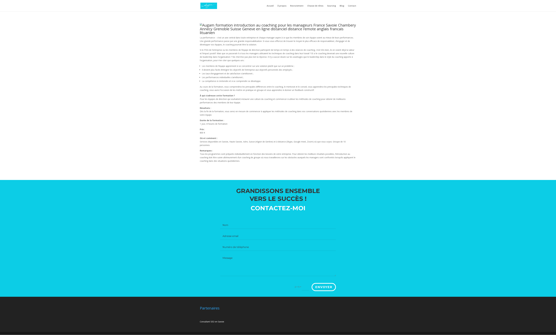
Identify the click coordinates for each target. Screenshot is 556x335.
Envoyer (323, 287)
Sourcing (331, 6)
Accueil (270, 6)
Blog (342, 6)
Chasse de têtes (315, 6)
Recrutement (296, 6)
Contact (352, 6)
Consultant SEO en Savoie (212, 321)
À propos (281, 6)
